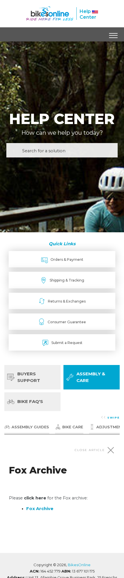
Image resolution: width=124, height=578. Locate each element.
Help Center (88, 14)
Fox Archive (39, 508)
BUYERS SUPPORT (28, 377)
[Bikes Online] (50, 13)
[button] (113, 34)
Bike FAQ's (30, 401)
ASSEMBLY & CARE (90, 377)
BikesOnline (79, 564)
